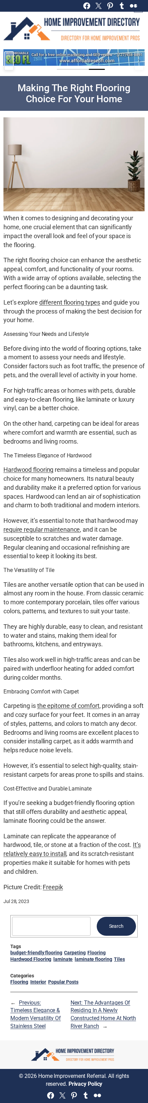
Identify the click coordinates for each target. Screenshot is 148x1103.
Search (116, 926)
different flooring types (70, 302)
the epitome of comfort (68, 705)
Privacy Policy (85, 1084)
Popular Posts (63, 982)
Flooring (96, 952)
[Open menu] (138, 7)
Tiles (119, 959)
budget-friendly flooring (36, 952)
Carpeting (74, 952)
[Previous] (9, 61)
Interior (38, 982)
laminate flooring (93, 959)
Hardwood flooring (28, 469)
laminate (63, 959)
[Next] (139, 61)
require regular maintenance (41, 529)
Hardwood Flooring (30, 959)
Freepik (53, 887)
